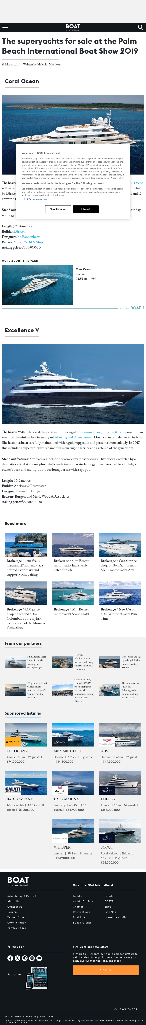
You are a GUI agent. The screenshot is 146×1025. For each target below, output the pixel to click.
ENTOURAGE (18, 751)
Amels (11, 757)
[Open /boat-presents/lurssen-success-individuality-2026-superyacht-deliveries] (15, 662)
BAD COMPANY (20, 799)
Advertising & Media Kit (23, 896)
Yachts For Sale (83, 901)
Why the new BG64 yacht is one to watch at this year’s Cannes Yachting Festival (37, 690)
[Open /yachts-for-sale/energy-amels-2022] (120, 783)
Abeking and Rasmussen (72, 437)
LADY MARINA (66, 799)
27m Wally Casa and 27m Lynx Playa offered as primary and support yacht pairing (25, 568)
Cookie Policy (16, 922)
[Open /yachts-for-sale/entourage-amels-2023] (26, 734)
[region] (73, 181)
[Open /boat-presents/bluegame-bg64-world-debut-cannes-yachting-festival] (15, 690)
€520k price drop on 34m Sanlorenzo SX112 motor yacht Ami (119, 565)
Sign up (105, 970)
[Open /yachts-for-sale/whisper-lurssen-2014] (73, 831)
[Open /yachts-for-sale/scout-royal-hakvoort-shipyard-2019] (120, 831)
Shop (108, 906)
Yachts (77, 896)
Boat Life (79, 917)
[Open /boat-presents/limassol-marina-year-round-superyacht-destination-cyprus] (62, 662)
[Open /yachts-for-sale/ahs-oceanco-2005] (120, 734)
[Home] (73, 27)
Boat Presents (82, 922)
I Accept (85, 209)
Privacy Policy (16, 928)
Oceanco (107, 757)
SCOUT (107, 847)
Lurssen (81, 274)
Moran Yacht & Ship (28, 242)
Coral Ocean (83, 269)
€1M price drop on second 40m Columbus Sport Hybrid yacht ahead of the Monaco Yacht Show (26, 618)
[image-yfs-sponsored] (13, 745)
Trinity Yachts (15, 805)
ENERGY (108, 799)
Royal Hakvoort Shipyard (117, 853)
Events (109, 896)
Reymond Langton (92, 432)
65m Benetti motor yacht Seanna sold (71, 611)
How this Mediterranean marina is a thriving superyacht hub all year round (84, 662)
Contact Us (14, 906)
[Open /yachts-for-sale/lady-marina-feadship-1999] (73, 783)
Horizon (59, 757)
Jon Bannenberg (28, 236)
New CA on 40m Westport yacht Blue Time (119, 614)
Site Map (110, 912)
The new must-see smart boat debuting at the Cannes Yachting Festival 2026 (131, 690)
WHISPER (62, 847)
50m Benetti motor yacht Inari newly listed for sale (72, 565)
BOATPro (110, 901)
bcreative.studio (116, 917)
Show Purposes (58, 209)
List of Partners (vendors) (34, 199)
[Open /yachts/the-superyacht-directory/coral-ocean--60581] (37, 304)
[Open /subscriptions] (33, 978)
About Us (13, 901)
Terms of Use (15, 917)
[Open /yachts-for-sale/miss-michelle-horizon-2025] (73, 734)
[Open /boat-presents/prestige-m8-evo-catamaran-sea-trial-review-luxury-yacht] (109, 662)
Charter (78, 906)
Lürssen (19, 231)
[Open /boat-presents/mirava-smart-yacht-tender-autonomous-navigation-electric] (109, 690)
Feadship (60, 805)
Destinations (81, 912)
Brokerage (14, 561)
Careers (12, 912)
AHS (104, 751)
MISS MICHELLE (68, 751)
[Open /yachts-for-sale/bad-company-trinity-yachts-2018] (26, 783)
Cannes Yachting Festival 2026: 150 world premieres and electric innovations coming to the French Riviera (84, 690)
